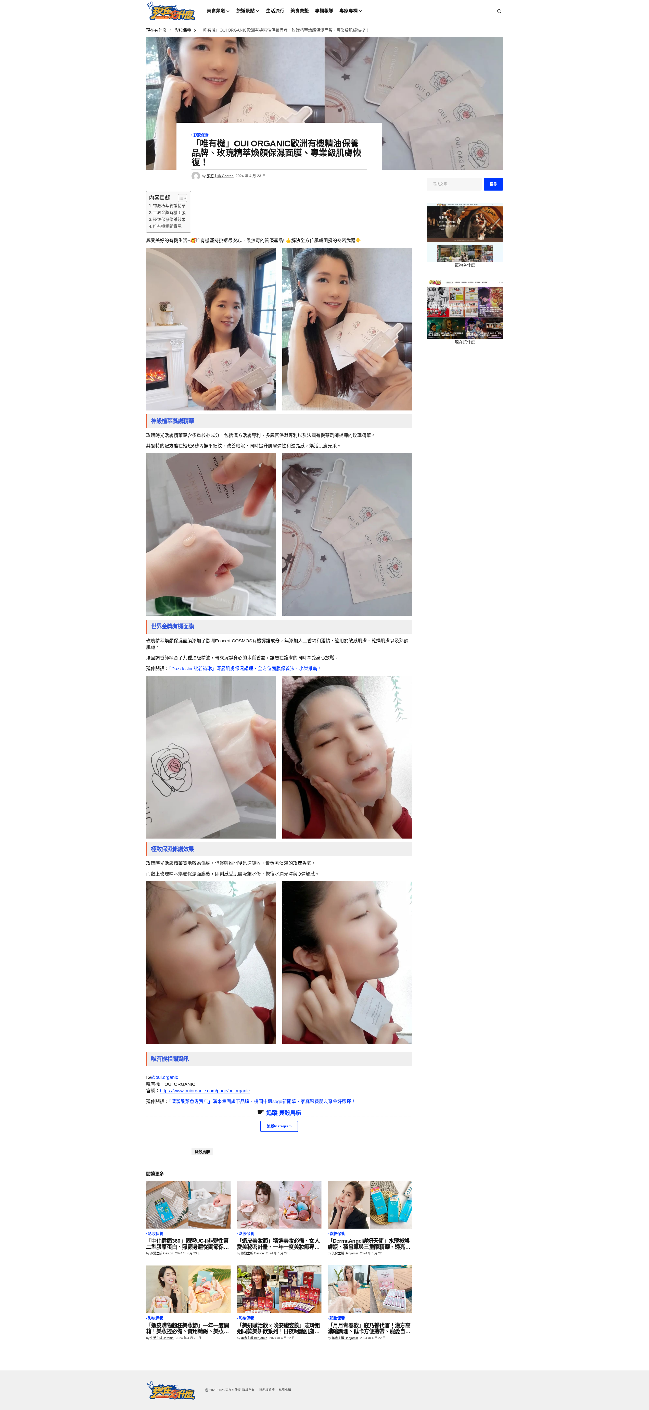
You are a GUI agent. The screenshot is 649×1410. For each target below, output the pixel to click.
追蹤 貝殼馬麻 (283, 1112)
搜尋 (493, 184)
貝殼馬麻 (202, 1152)
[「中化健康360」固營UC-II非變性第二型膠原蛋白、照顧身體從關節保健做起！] (188, 1205)
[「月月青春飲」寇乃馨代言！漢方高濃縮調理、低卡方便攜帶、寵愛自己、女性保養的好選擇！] (370, 1289)
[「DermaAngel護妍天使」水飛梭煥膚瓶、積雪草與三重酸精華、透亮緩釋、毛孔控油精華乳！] (370, 1205)
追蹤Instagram (279, 1126)
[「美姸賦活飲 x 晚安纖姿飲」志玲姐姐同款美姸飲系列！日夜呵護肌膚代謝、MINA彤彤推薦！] (279, 1289)
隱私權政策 (267, 1390)
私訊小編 (285, 1390)
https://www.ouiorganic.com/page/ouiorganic (205, 1090)
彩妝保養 (183, 30)
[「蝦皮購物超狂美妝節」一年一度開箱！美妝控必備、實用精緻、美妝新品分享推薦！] (188, 1289)
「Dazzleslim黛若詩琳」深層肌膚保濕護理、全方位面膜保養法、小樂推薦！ (245, 668)
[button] (499, 11)
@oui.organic (164, 1077)
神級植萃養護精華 (169, 206)
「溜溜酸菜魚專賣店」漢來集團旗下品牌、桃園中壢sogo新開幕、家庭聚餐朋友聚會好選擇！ (262, 1101)
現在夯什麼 (156, 30)
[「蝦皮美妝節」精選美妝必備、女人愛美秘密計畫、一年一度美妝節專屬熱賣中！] (279, 1205)
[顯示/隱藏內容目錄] (180, 198)
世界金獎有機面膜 (169, 212)
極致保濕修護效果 (169, 219)
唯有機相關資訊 (167, 226)
